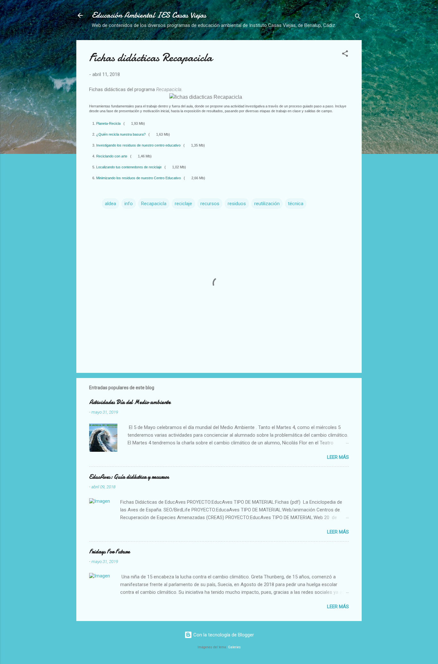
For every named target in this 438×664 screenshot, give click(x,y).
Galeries (234, 647)
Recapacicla (153, 203)
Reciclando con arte (112, 156)
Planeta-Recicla (109, 123)
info (128, 203)
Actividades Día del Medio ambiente (130, 402)
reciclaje (183, 203)
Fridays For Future (109, 552)
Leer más (338, 457)
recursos (209, 203)
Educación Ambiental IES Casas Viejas (149, 15)
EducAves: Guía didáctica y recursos (129, 477)
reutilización (267, 203)
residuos (237, 203)
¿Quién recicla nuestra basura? (121, 134)
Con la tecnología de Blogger (223, 635)
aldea (110, 203)
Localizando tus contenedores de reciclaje (129, 167)
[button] (345, 55)
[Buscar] (358, 17)
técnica (295, 203)
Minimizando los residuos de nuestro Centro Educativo (139, 178)
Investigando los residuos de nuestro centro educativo (138, 145)
